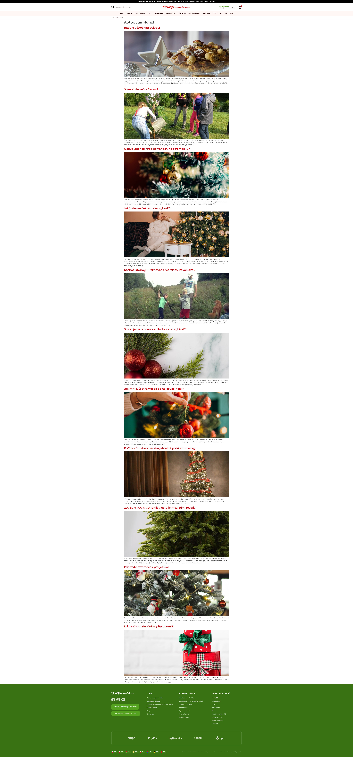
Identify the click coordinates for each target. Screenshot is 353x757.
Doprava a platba (153, 701)
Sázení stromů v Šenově (141, 89)
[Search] (113, 7)
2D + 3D (182, 13)
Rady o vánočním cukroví (142, 28)
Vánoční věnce (217, 720)
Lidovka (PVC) (194, 13)
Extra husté (216, 701)
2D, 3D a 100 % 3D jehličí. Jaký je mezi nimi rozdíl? (159, 508)
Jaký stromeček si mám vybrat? (147, 208)
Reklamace (183, 708)
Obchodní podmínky (186, 698)
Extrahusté (140, 13)
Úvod (113, 18)
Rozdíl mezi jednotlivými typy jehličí (160, 704)
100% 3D (129, 13)
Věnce (214, 13)
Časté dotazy (152, 708)
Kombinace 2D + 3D (219, 714)
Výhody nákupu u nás (155, 698)
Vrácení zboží (184, 714)
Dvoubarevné (171, 13)
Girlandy (223, 13)
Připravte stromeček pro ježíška (146, 567)
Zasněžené (158, 13)
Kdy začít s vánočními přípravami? (148, 626)
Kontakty (150, 714)
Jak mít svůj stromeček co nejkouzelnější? (154, 389)
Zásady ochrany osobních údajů (191, 701)
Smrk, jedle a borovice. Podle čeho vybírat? (155, 329)
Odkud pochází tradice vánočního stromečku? (157, 149)
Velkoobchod (184, 717)
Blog (148, 711)
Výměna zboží (184, 711)
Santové (206, 13)
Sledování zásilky (185, 704)
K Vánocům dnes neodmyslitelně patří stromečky (159, 448)
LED (149, 13)
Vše (121, 13)
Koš (231, 13)
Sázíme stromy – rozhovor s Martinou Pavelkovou (159, 270)
